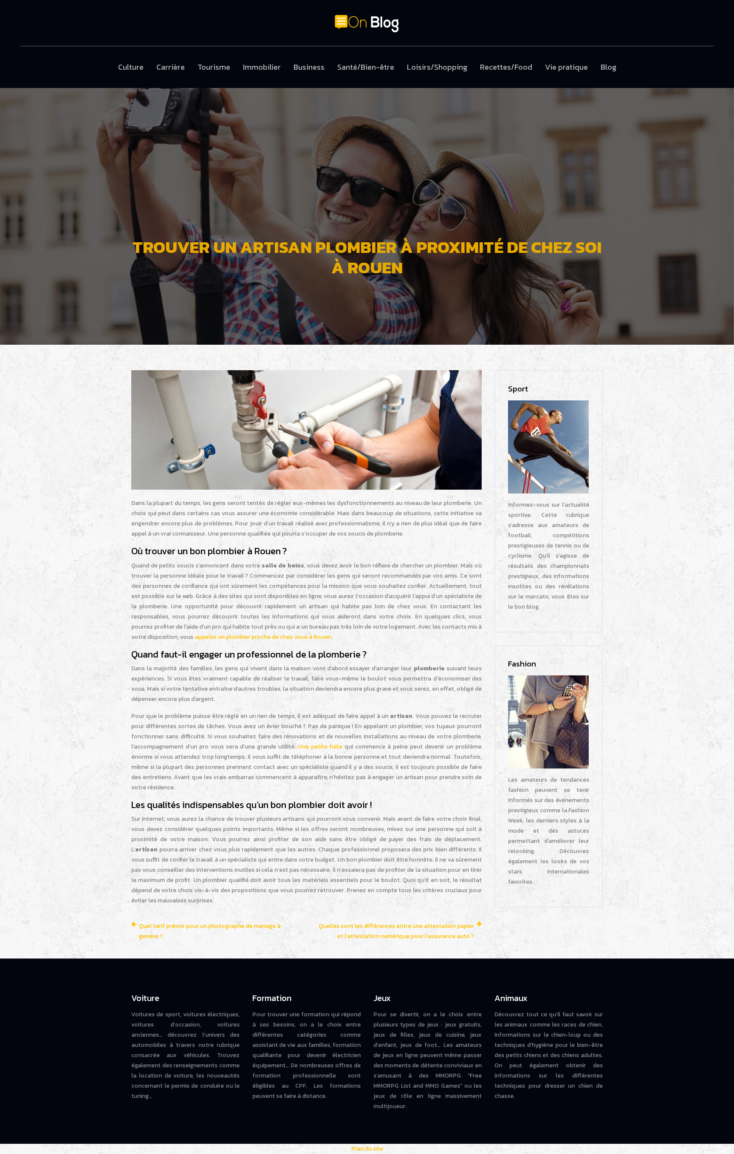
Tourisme (214, 67)
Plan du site (367, 1148)
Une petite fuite (320, 746)
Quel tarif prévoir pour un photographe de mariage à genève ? (209, 931)
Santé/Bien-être (365, 67)
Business (309, 67)
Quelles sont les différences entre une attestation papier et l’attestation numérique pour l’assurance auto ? (396, 931)
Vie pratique (566, 67)
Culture (131, 67)
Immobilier (262, 67)
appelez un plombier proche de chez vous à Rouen (263, 636)
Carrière (170, 67)
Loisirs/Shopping (437, 67)
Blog (608, 67)
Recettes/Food (506, 67)
